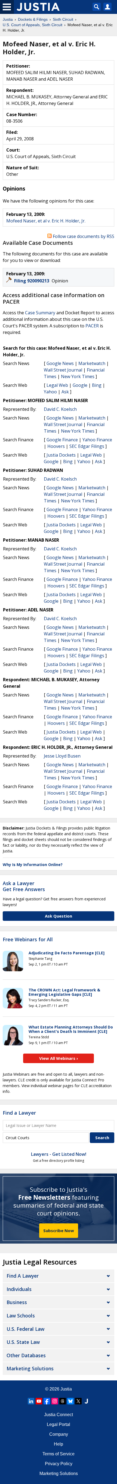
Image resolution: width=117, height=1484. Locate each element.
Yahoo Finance (97, 440)
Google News (60, 363)
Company (58, 1434)
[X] (78, 1401)
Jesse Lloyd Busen (62, 756)
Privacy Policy (58, 1463)
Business (17, 1302)
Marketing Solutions (30, 1368)
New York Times (77, 376)
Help (58, 1444)
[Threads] (62, 1401)
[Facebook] (47, 1401)
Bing (96, 385)
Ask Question (58, 916)
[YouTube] (39, 1401)
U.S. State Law (23, 1342)
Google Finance (62, 440)
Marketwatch (91, 363)
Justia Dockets (61, 455)
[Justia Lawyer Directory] (86, 1401)
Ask (65, 392)
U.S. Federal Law (25, 1329)
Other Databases (26, 1355)
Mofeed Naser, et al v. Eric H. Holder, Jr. (45, 221)
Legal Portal (58, 1424)
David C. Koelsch (60, 409)
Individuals (19, 1289)
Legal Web (57, 385)
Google (80, 385)
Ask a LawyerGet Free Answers (24, 886)
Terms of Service (58, 1454)
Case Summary (40, 313)
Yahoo (50, 392)
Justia (66, 1389)
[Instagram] (54, 1401)
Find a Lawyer (19, 1112)
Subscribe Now (58, 1230)
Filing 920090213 (32, 281)
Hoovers (56, 446)
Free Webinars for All (28, 940)
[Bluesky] (70, 1401)
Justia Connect (58, 1414)
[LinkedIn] (31, 1401)
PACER (92, 326)
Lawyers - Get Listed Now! (58, 1154)
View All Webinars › (58, 1058)
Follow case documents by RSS (83, 236)
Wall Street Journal (63, 370)
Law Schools (21, 1315)
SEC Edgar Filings (86, 446)
